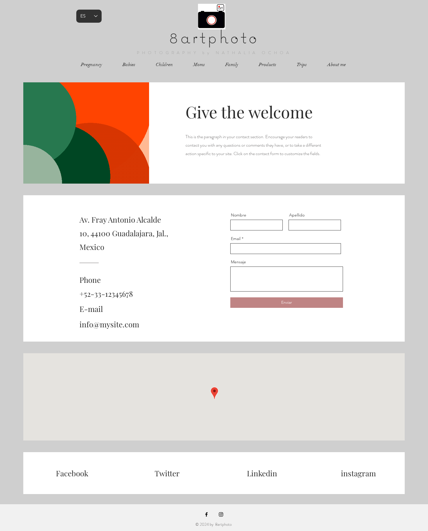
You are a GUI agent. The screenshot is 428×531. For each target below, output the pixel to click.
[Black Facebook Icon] (206, 514)
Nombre (238, 215)
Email (235, 239)
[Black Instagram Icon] (221, 514)
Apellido (297, 215)
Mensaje (238, 262)
